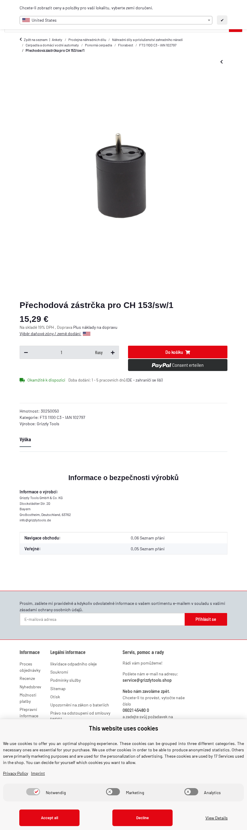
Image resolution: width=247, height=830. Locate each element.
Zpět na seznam (36, 39)
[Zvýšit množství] (113, 352)
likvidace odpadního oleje (73, 663)
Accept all (49, 817)
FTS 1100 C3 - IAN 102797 (62, 417)
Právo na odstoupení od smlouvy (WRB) (80, 716)
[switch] (33, 791)
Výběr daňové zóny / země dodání (50, 333)
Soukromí (59, 671)
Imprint (38, 773)
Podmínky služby (65, 680)
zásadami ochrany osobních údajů (51, 609)
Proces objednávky (30, 667)
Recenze (27, 678)
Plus (77, 327)
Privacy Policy (15, 773)
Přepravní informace (29, 712)
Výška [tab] (25, 439)
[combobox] (116, 20)
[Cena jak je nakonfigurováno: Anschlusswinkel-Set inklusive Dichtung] (221, 61)
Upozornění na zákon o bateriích (79, 704)
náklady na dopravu (99, 327)
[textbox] (116, 20)
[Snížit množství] (26, 352)
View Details (216, 817)
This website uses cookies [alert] (123, 728)
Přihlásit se (205, 619)
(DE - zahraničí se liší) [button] (144, 380)
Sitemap (58, 688)
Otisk (55, 696)
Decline (142, 817)
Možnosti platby (28, 698)
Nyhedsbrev (30, 686)
